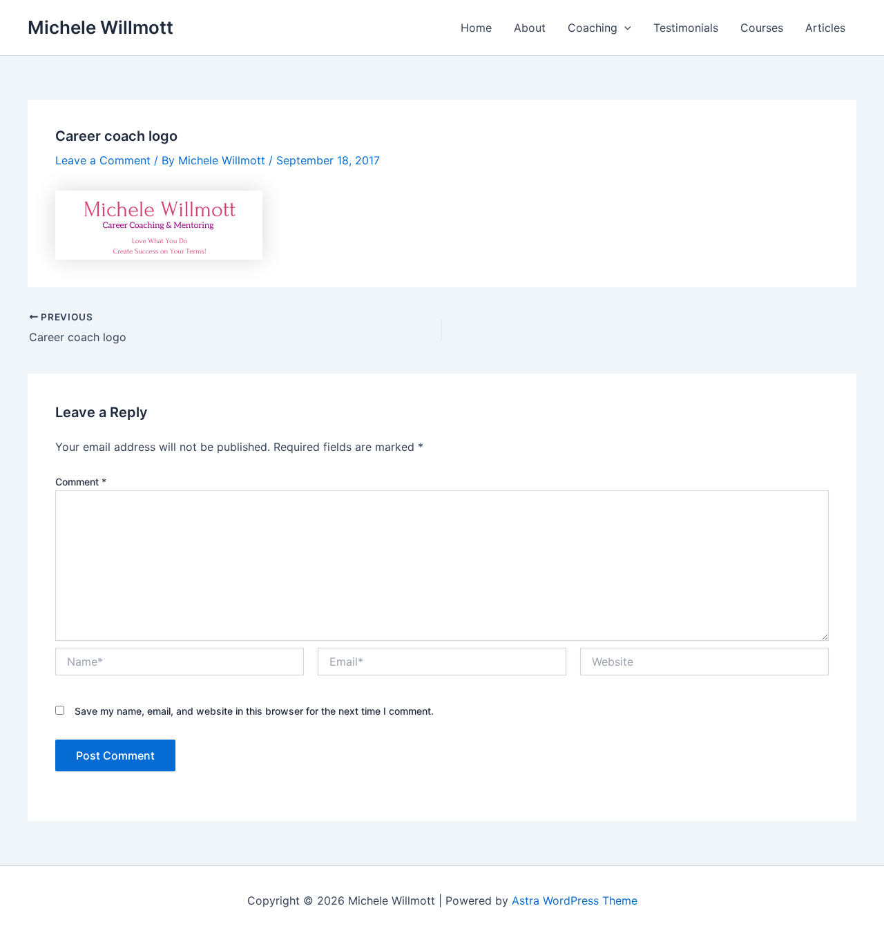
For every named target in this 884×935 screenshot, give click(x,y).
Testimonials (685, 28)
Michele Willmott (100, 27)
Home (476, 28)
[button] (624, 27)
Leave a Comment (103, 160)
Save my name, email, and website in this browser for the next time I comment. (254, 711)
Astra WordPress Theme (574, 900)
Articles (825, 28)
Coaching (592, 28)
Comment (80, 482)
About (530, 28)
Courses (761, 28)
